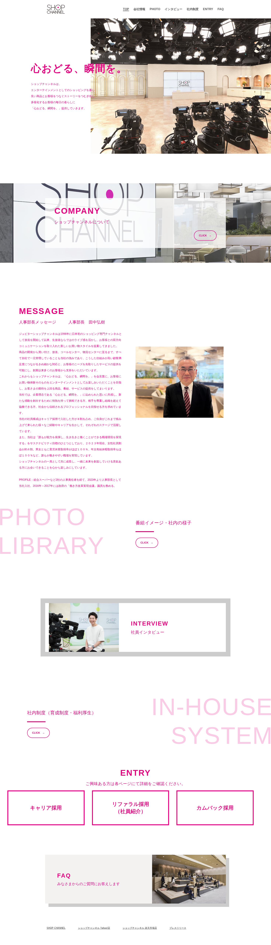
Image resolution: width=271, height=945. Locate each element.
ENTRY (208, 9)
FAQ (221, 9)
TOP (126, 9)
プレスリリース (177, 928)
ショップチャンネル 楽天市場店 (140, 928)
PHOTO (155, 9)
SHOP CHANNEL (56, 928)
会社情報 (139, 9)
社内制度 (193, 9)
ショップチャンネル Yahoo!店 (94, 928)
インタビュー (173, 9)
